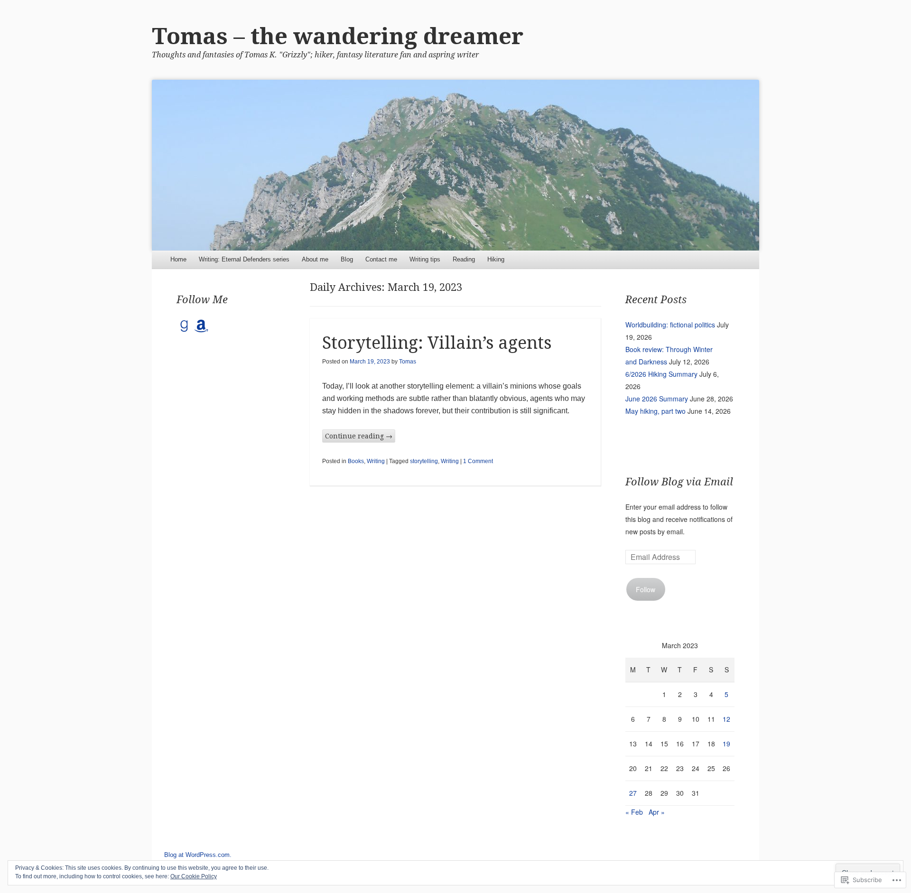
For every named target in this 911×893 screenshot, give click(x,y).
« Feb (634, 812)
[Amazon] (201, 326)
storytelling (424, 461)
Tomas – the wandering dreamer (337, 36)
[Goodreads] (184, 326)
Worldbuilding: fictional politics (670, 324)
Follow (645, 589)
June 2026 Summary (656, 398)
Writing (376, 461)
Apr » (657, 812)
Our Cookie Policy (193, 876)
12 (726, 719)
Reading (464, 259)
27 (633, 793)
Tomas (407, 361)
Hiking (495, 259)
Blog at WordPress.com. (198, 854)
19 (726, 743)
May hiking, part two (655, 411)
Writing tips (424, 259)
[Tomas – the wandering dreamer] (455, 165)
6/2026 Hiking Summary (661, 374)
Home (178, 259)
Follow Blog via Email (679, 482)
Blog (347, 259)
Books (356, 461)
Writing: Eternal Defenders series (244, 259)
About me (315, 259)
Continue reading (358, 436)
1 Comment (478, 461)
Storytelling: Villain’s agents (437, 343)
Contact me (381, 259)
